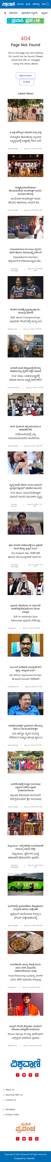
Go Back (26, 82)
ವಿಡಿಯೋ (13, 13)
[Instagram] (36, 1075)
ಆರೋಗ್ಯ (30, 4)
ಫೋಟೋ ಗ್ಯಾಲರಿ (29, 13)
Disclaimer (10, 1110)
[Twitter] (30, 1075)
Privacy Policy (12, 1115)
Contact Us (11, 1100)
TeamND (30, 1159)
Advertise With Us (14, 1095)
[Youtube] (24, 1075)
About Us (10, 1090)
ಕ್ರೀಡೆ (23, 4)
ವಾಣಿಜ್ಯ (39, 4)
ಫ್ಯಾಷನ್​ (45, 13)
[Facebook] (17, 1075)
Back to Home (26, 76)
